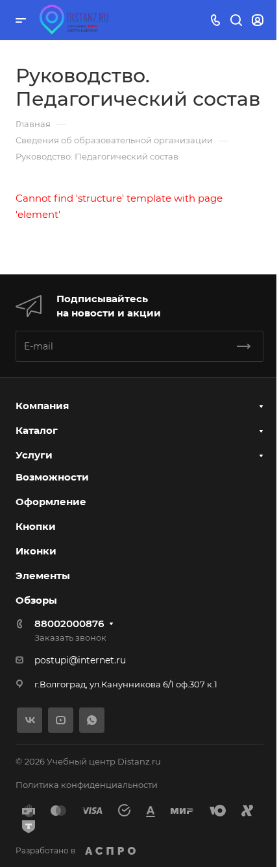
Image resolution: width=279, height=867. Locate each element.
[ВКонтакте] (29, 720)
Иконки (36, 551)
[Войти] (257, 20)
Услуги (34, 455)
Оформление (51, 501)
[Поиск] (236, 20)
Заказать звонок (70, 637)
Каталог (37, 430)
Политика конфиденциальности (87, 784)
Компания (42, 405)
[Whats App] (91, 720)
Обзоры (36, 600)
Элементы (43, 575)
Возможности (52, 477)
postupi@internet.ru (80, 660)
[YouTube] (60, 720)
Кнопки (36, 526)
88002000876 (69, 623)
